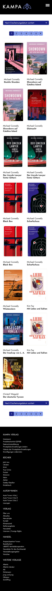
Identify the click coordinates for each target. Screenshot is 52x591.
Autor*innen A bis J (10, 495)
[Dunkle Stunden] (15, 58)
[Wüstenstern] (14, 285)
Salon (5, 477)
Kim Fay (30, 305)
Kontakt (5, 521)
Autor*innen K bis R (10, 498)
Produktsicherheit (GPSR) (12, 441)
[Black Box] (14, 198)
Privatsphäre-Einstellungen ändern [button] (15, 446)
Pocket (5, 472)
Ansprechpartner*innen (11, 541)
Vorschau (6, 554)
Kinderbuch (7, 485)
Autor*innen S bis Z (10, 500)
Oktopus (6, 577)
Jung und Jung (8, 574)
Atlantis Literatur (8, 567)
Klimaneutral (7, 523)
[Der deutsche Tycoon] (14, 373)
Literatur (6, 464)
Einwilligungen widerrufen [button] (12, 452)
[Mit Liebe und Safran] (38, 285)
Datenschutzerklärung (11, 444)
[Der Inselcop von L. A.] (14, 329)
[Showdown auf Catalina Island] (38, 58)
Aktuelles (6, 516)
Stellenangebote (9, 526)
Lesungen (6, 503)
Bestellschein (7, 544)
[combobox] (26, 23)
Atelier (5, 480)
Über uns (6, 513)
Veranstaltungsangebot (11, 551)
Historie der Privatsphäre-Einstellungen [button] (17, 449)
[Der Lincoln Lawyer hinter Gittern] (14, 151)
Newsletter (7, 528)
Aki (4, 569)
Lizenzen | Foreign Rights (12, 531)
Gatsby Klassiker (9, 482)
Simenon (6, 475)
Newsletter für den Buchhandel (14, 549)
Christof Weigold (10, 394)
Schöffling (6, 579)
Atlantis (5, 564)
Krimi (5, 467)
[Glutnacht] (38, 105)
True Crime (7, 470)
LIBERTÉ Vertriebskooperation (13, 546)
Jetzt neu (6, 462)
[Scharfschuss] (38, 198)
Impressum (7, 439)
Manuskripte (7, 518)
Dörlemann (7, 572)
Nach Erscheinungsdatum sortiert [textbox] (19, 22)
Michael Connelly (12, 79)
